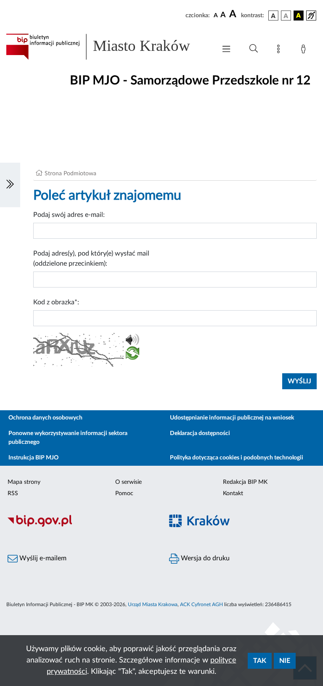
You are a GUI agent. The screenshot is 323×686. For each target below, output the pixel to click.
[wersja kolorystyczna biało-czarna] (286, 15)
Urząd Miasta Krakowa (152, 604)
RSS (13, 493)
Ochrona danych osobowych (45, 418)
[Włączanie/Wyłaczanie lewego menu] (10, 185)
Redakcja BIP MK (245, 482)
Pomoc (124, 493)
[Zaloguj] (305, 50)
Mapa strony (24, 482)
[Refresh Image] (132, 354)
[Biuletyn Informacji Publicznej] (80, 525)
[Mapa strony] (280, 50)
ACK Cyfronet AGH (201, 604)
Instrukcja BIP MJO (33, 458)
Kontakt (233, 493)
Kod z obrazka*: (56, 302)
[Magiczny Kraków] (242, 525)
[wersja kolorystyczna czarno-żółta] (298, 15)
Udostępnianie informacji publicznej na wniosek (232, 418)
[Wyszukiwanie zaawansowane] (253, 49)
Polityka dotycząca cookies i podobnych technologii (236, 458)
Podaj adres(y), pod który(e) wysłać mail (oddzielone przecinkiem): (91, 258)
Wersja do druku (204, 558)
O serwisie (128, 482)
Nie (284, 660)
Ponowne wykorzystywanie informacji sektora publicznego (67, 437)
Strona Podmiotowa (70, 174)
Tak (259, 660)
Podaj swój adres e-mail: (69, 214)
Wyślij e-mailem (42, 558)
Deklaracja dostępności (200, 433)
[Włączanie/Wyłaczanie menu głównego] (226, 49)
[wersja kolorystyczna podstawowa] (273, 15)
